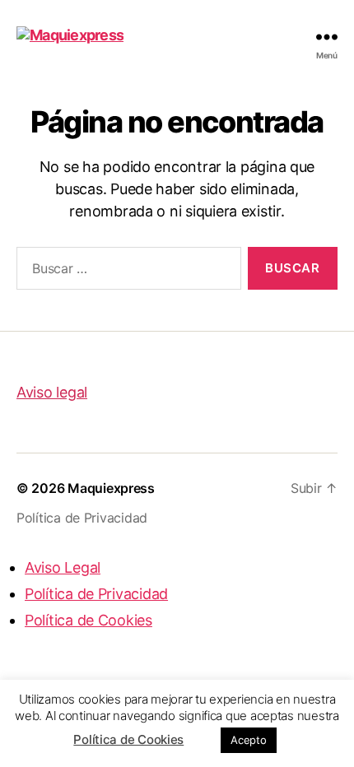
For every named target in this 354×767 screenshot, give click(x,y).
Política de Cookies (128, 739)
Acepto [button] (248, 739)
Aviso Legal (62, 567)
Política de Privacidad (81, 517)
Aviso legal (51, 392)
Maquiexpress (111, 488)
